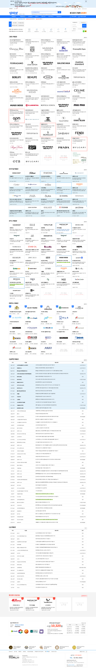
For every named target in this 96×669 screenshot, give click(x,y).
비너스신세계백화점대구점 (21, 584)
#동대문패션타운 (34, 14)
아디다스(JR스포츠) (20, 448)
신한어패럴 (19, 456)
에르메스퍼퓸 (19, 476)
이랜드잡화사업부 (20, 516)
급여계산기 (29, 31)
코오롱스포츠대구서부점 (21, 453)
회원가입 (79, 8)
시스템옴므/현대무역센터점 (22, 419)
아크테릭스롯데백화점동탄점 (22, 479)
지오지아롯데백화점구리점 (21, 536)
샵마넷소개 (10, 651)
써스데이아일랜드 (20, 519)
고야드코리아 (19, 505)
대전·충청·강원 (21, 25)
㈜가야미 (18, 553)
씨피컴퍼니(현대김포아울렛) (22, 462)
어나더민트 (19, 496)
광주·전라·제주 (14, 25)
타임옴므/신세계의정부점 (21, 561)
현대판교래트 (19, 564)
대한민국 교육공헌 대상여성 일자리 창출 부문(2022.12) (17, 647)
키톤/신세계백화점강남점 (21, 410)
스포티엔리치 (19, 436)
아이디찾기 (79, 28)
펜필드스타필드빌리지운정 (21, 547)
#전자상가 (45, 14)
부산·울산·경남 (21, 22)
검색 (59, 12)
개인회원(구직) (74, 22)
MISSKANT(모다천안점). (21, 442)
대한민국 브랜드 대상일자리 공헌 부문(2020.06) (32, 647)
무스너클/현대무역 (20, 570)
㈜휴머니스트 (19, 430)
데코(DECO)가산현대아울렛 (22, 541)
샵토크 (36, 16)
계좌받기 (47, 651)
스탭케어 (18, 581)
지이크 (18, 587)
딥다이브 (18, 513)
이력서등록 (73, 16)
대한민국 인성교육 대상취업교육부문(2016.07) (80, 647)
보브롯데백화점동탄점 (21, 573)
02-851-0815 (76, 658)
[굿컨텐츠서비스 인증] (20, 631)
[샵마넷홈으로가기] (14, 655)
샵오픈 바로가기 (84, 595)
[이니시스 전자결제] (41, 631)
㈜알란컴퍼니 (19, 511)
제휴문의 (19, 651)
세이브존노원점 (19, 578)
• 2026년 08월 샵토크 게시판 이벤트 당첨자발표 (16, 29)
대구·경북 (14, 22)
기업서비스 (59, 16)
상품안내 (85, 37)
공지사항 (15, 8)
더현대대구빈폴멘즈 (20, 450)
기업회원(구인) (83, 22)
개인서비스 (50, 16)
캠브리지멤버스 (19, 465)
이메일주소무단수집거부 (39, 651)
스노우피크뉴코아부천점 (21, 439)
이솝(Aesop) (19, 468)
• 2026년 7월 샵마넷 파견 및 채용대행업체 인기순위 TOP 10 (16, 31)
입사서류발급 (44, 31)
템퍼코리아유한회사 (20, 502)
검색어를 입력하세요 (36, 12)
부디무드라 (19, 485)
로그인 (75, 8)
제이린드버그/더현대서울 (21, 433)
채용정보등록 (83, 16)
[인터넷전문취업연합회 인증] (26, 631)
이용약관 (24, 651)
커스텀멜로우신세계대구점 (21, 422)
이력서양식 (51, 31)
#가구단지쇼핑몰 (40, 14)
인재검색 (30, 16)
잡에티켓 (65, 31)
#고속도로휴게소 (49, 14)
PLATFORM (19, 544)
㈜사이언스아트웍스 (20, 416)
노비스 (18, 558)
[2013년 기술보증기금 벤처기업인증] (14, 631)
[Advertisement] (47, 24)
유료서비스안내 (84, 8)
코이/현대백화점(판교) (21, 508)
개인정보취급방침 (30, 651)
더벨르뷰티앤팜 (19, 493)
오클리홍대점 (19, 567)
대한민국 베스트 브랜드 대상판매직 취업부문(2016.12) (64, 647)
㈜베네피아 (19, 522)
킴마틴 (18, 538)
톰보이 (18, 413)
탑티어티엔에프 (19, 428)
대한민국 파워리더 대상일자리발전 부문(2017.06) (47, 647)
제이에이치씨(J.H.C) (20, 576)
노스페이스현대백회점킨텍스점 (22, 550)
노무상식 (58, 31)
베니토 (18, 533)
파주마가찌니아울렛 (20, 556)
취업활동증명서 (36, 31)
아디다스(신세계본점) (20, 488)
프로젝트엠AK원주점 (20, 499)
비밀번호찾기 (83, 28)
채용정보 (14, 16)
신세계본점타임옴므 (20, 425)
